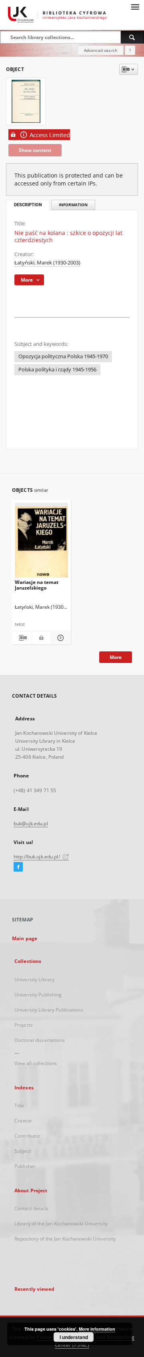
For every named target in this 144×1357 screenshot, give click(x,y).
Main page (24, 938)
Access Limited (50, 135)
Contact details (31, 1208)
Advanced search (100, 50)
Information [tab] (73, 204)
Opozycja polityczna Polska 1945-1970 (63, 356)
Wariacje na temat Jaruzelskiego (36, 585)
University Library (34, 979)
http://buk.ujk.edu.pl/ (37, 856)
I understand (74, 1337)
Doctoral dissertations (39, 1040)
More (116, 657)
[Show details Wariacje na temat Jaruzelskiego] (59, 638)
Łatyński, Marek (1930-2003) (47, 262)
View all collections (35, 1063)
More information (97, 1329)
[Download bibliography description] (22, 638)
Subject (22, 1151)
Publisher (25, 1166)
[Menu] (135, 6)
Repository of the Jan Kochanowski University (65, 1238)
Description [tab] (28, 204)
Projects (23, 1025)
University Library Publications (48, 1009)
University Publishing (38, 994)
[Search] (132, 37)
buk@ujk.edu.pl (31, 823)
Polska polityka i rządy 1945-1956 (57, 369)
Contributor (27, 1135)
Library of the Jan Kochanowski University (61, 1223)
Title (19, 1105)
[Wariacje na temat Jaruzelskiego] (41, 542)
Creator (23, 1120)
